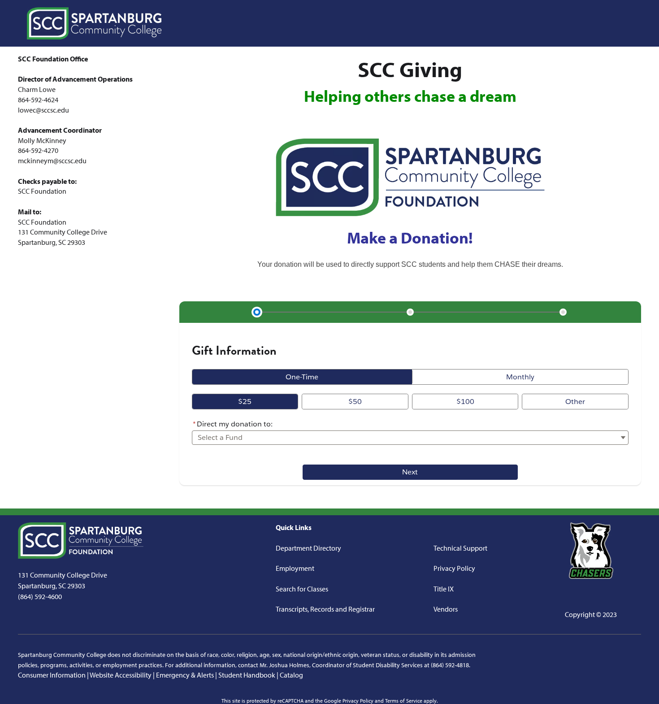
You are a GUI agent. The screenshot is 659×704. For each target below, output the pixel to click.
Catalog (291, 674)
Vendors (446, 608)
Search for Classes (302, 588)
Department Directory (308, 547)
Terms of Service (403, 700)
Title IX (444, 588)
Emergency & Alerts (185, 674)
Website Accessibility (121, 674)
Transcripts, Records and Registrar (325, 608)
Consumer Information (52, 674)
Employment (295, 568)
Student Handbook (246, 674)
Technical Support (460, 547)
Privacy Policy (454, 568)
